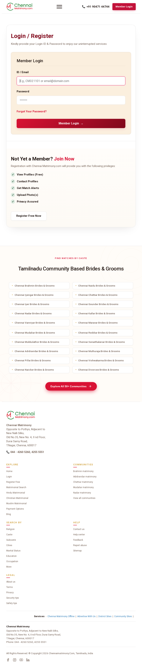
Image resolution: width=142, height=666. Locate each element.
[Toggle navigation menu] (59, 6)
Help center (79, 534)
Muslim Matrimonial (16, 503)
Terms (9, 587)
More (8, 566)
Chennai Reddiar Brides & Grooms (97, 332)
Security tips (12, 598)
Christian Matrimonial (17, 498)
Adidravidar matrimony (85, 476)
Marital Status (13, 550)
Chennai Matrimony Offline (61, 616)
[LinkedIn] (28, 660)
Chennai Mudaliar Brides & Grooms (35, 332)
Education (11, 556)
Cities (9, 545)
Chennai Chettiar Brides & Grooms (97, 294)
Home (9, 471)
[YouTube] (21, 660)
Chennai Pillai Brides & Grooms (33, 360)
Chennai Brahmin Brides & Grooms (35, 285)
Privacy (10, 592)
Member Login (124, 6)
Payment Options (15, 509)
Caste (9, 534)
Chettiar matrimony (83, 482)
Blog (8, 514)
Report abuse (80, 545)
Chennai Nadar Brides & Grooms (33, 313)
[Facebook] (8, 660)
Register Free (13, 482)
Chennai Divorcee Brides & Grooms (98, 369)
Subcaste (11, 540)
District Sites (104, 616)
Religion (10, 529)
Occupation (12, 561)
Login (9, 476)
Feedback (78, 540)
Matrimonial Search (16, 487)
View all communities (84, 498)
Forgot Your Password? (32, 111)
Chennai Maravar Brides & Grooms (98, 322)
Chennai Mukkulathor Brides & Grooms (37, 341)
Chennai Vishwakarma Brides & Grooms (101, 360)
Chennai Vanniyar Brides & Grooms (35, 322)
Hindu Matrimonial (15, 492)
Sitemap (77, 550)
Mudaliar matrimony (83, 487)
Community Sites (123, 616)
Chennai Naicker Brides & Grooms (34, 369)
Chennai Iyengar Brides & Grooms (34, 294)
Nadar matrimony (82, 492)
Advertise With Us (86, 616)
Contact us (78, 529)
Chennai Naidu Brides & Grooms (96, 285)
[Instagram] (14, 660)
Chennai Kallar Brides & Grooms (96, 313)
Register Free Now (28, 215)
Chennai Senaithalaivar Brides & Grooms (101, 341)
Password (23, 91)
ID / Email (23, 72)
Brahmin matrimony (83, 471)
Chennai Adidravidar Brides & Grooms (36, 351)
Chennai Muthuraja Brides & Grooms (99, 351)
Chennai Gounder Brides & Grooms (98, 304)
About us (10, 581)
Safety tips (11, 603)
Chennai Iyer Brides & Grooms (32, 304)
